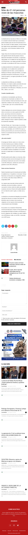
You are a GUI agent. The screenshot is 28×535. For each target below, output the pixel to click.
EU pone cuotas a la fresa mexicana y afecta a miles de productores (17, 264)
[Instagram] (14, 525)
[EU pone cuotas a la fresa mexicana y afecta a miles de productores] (5, 264)
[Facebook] (10, 525)
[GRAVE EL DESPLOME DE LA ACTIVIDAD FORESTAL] (14, 477)
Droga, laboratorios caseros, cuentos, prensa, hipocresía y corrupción (7, 236)
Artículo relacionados (7, 259)
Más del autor (17, 259)
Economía (7, 5)
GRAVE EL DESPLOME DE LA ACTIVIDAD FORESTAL (11, 486)
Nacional (9, 530)
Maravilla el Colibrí (22, 235)
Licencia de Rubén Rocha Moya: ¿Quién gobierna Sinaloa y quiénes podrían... (12, 382)
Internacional (15, 530)
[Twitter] (17, 525)
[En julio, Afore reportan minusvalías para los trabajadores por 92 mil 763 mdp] (5, 271)
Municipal (4, 530)
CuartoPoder (14, 252)
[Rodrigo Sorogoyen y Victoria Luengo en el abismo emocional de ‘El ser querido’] (14, 400)
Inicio (2, 5)
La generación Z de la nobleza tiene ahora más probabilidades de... (13, 434)
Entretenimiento (22, 530)
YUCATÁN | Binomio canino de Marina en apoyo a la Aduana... (11, 460)
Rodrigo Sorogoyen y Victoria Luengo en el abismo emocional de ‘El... (13, 409)
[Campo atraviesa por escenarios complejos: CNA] (5, 279)
